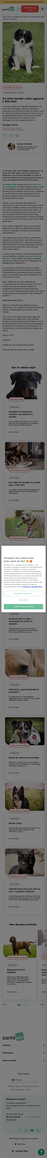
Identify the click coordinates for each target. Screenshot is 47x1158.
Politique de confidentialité (32, 587)
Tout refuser (23, 600)
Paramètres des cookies (23, 593)
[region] (23, 579)
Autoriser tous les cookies (23, 606)
